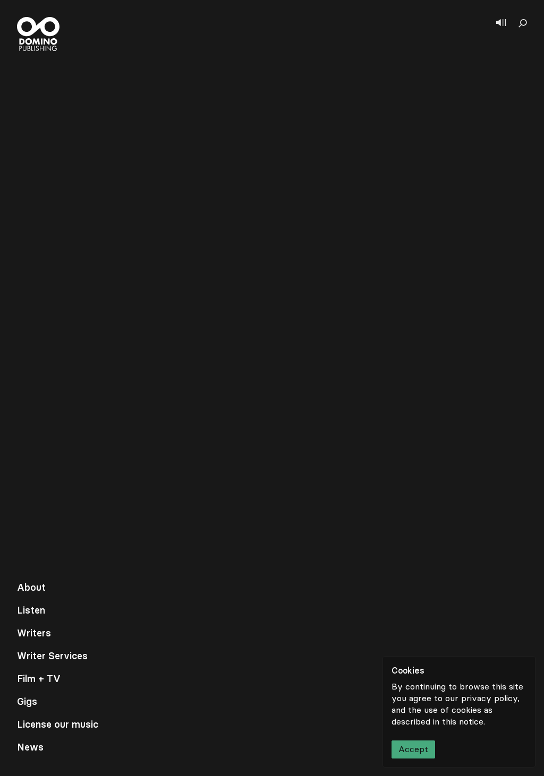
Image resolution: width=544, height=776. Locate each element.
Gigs (27, 702)
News (30, 747)
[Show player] (501, 23)
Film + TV (39, 679)
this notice (462, 722)
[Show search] (522, 23)
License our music (57, 724)
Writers (34, 633)
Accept (413, 749)
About (31, 587)
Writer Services (52, 656)
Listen (31, 610)
